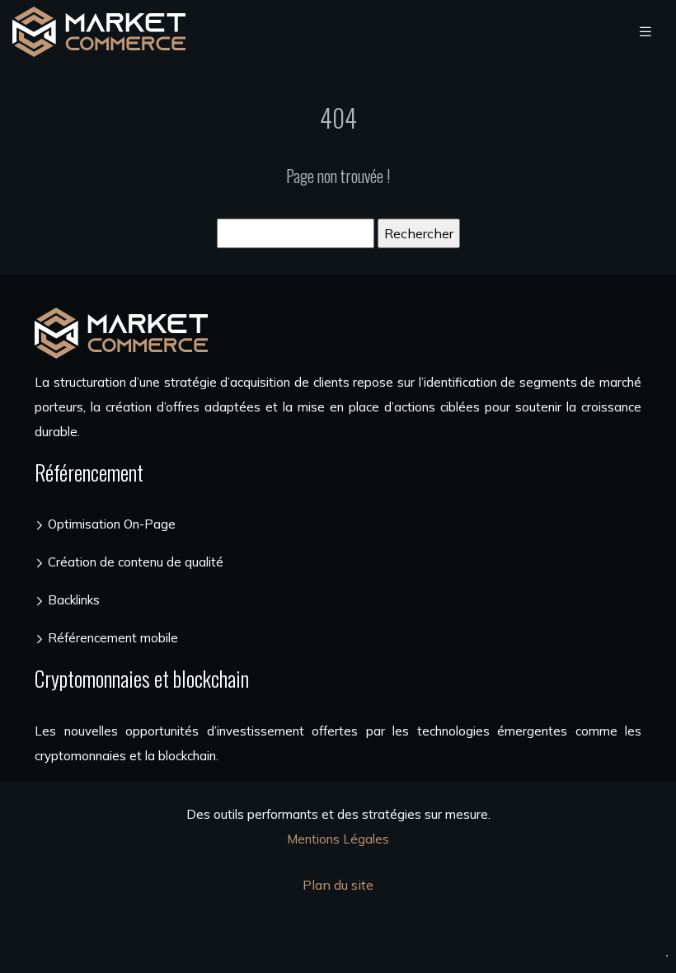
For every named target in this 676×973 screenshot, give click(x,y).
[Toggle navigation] (645, 32)
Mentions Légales (338, 839)
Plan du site (338, 885)
